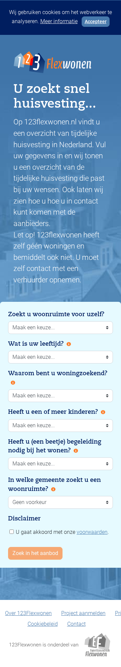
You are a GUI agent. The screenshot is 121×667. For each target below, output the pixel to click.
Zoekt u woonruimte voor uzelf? (56, 314)
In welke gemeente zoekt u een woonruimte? (54, 484)
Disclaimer (24, 518)
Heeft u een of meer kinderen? (53, 411)
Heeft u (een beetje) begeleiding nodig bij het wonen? (54, 446)
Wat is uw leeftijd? (36, 343)
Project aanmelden (83, 613)
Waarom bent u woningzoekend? (58, 373)
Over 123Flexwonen (28, 613)
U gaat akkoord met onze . (61, 532)
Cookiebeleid (43, 624)
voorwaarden (92, 532)
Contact (76, 624)
